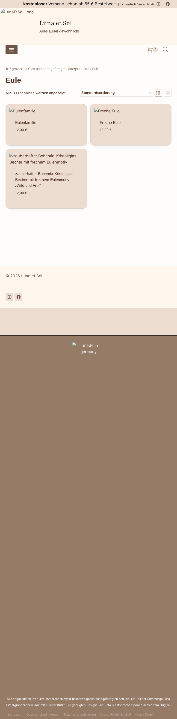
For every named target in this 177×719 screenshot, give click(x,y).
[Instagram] (158, 4)
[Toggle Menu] (11, 49)
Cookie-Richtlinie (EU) (115, 714)
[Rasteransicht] (158, 93)
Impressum (15, 714)
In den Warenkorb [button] (48, 145)
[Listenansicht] (167, 93)
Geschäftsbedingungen (43, 714)
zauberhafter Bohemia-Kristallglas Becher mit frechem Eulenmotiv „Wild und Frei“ (44, 180)
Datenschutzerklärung (80, 714)
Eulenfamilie (25, 122)
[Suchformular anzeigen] (165, 50)
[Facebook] (167, 4)
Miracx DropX (144, 714)
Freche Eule (110, 122)
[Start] (7, 69)
